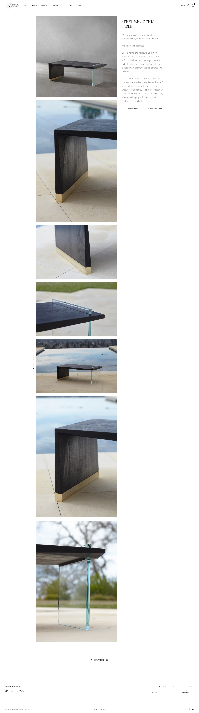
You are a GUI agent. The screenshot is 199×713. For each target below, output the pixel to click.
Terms (95, 709)
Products (34, 5)
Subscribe (186, 692)
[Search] (188, 5)
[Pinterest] (193, 709)
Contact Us (103, 709)
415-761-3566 (15, 691)
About (25, 5)
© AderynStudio (10, 709)
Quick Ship (44, 5)
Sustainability (56, 5)
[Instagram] (189, 709)
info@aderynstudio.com (12, 686)
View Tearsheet (132, 109)
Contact (79, 5)
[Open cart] (193, 5)
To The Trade (68, 5)
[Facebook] (186, 709)
